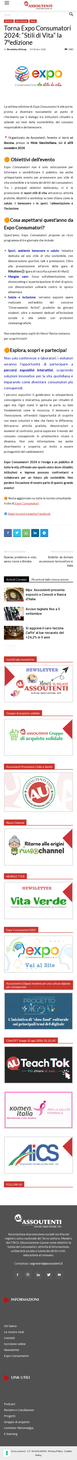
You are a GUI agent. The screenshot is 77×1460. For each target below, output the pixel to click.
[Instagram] (28, 1275)
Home (7, 15)
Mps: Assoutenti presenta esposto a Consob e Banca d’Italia (46, 594)
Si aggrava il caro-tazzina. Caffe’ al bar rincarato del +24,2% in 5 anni (45, 632)
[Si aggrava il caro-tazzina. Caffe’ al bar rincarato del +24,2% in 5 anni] (14, 633)
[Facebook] (18, 1275)
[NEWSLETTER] (38, 918)
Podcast (9, 1404)
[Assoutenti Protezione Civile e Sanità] (38, 811)
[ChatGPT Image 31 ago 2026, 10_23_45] (38, 1082)
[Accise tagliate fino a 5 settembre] (14, 614)
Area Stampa (21, 21)
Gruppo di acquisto (17, 1422)
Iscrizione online (15, 1344)
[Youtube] (59, 1275)
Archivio (8, 21)
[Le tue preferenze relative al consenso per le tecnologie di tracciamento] (7, 1453)
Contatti (9, 1338)
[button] (71, 17)
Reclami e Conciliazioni (19, 1410)
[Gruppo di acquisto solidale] (38, 755)
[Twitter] (49, 1275)
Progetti (9, 1416)
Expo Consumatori (26, 503)
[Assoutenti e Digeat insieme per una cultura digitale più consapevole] (38, 1029)
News (33, 21)
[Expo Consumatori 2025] (38, 972)
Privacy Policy (55, 1451)
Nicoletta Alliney (16, 49)
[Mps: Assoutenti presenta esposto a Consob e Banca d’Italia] (14, 594)
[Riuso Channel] (38, 865)
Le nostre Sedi (14, 1332)
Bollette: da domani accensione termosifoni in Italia (56, 561)
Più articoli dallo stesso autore (50, 579)
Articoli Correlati (16, 579)
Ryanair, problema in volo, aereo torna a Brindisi (20, 559)
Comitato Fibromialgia (18, 1428)
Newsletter (12, 1350)
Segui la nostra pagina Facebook (29, 513)
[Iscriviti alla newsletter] (38, 701)
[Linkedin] (38, 1275)
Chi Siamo (10, 1326)
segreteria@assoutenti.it (46, 1263)
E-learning (11, 1434)
